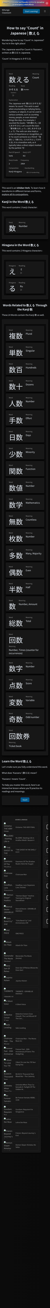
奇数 (16, 718)
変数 (16, 702)
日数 (16, 436)
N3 (24, 155)
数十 (16, 386)
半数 (16, 589)
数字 (16, 668)
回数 (16, 639)
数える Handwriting (33, 172)
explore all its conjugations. (15, 194)
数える (19, 79)
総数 (16, 622)
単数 (16, 352)
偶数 (16, 572)
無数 (16, 521)
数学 (16, 504)
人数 (16, 403)
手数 (16, 420)
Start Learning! (31, 11)
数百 (16, 369)
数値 (16, 487)
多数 (16, 555)
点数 (16, 685)
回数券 (19, 735)
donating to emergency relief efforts (28, 3)
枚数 (16, 538)
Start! (25, 799)
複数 (16, 335)
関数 (16, 470)
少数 (16, 453)
